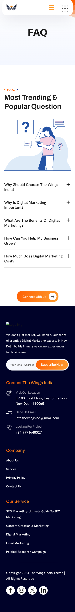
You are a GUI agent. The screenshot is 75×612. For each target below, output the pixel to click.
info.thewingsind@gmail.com (37, 418)
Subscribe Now (52, 364)
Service (11, 469)
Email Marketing (17, 543)
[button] (37, 187)
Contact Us (14, 486)
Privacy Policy (15, 478)
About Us (12, 460)
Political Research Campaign (26, 552)
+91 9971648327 (29, 432)
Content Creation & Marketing (27, 526)
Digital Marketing (18, 534)
